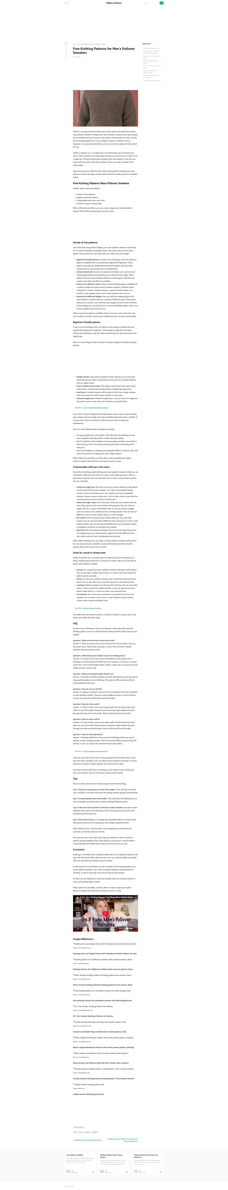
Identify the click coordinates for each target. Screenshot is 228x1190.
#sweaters (94, 1132)
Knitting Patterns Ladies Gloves (152, 80)
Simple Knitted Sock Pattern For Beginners (146, 1156)
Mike (72, 1171)
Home (74, 44)
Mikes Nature (114, 3)
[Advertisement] (114, 29)
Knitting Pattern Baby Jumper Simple (111, 1156)
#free (75, 1132)
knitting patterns (78, 1127)
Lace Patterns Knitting (74, 1155)
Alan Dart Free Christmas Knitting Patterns (88, 1140)
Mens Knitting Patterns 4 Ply (151, 48)
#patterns (87, 1132)
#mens (80, 1132)
